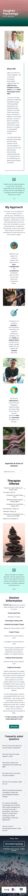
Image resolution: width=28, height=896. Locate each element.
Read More (10, 16)
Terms (16, 838)
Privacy (12, 838)
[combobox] (14, 471)
